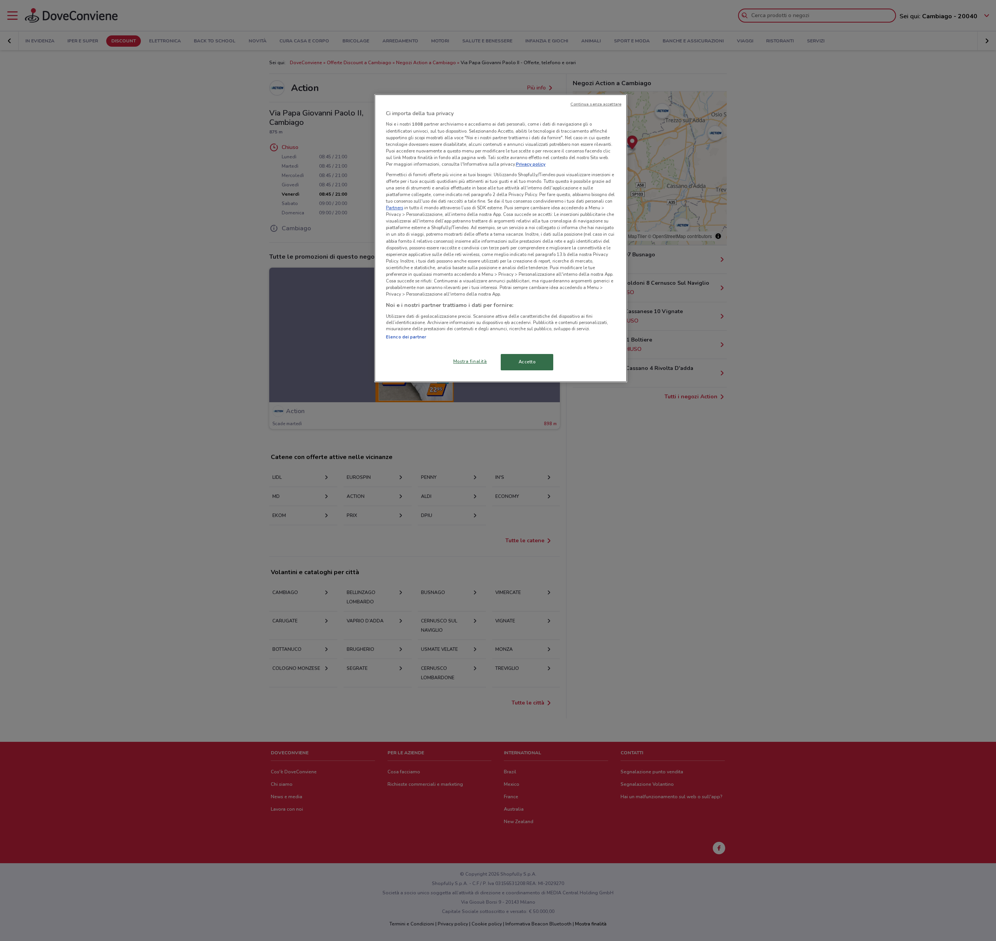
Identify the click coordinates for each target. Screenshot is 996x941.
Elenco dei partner (406, 337)
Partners (394, 208)
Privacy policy (530, 164)
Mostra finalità (470, 361)
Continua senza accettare (595, 104)
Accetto (527, 362)
